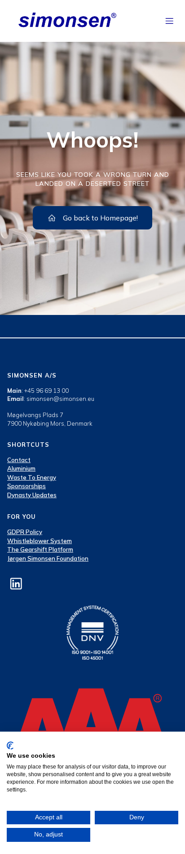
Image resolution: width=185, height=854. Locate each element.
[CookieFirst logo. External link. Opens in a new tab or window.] (10, 746)
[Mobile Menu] (169, 20)
